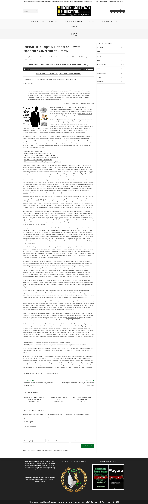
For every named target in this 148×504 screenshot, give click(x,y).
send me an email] (39, 479)
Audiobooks (100, 47)
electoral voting (66, 111)
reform (25, 243)
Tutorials (55, 373)
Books (98, 52)
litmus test (73, 196)
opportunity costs (59, 230)
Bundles (99, 56)
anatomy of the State (80, 186)
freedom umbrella (61, 336)
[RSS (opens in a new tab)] (117, 11)
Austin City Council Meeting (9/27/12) (34, 151)
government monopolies (73, 318)
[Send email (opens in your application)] (120, 11)
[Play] (25, 69)
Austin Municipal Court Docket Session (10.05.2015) (34, 398)
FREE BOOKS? (111, 461)
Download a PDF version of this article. (70, 73)
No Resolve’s (85, 367)
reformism (63, 107)
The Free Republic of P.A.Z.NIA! (77, 461)
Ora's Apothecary (101, 73)
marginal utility (29, 232)
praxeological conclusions (64, 190)
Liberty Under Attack (31, 57)
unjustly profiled (88, 276)
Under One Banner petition (56, 330)
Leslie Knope (88, 207)
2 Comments (29, 59)
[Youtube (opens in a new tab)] (114, 11)
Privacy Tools (100, 82)
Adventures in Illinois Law (63, 57)
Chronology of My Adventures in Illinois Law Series (82, 398)
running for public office (80, 111)
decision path (52, 334)
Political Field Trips (38, 373)
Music (98, 69)
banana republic (48, 328)
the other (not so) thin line (40, 350)
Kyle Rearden (29, 373)
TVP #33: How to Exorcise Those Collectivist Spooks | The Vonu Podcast (48, 418)
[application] (58, 69)
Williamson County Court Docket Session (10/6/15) (38, 159)
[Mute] (87, 69)
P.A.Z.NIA (99, 77)
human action (88, 184)
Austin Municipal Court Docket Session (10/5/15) (37, 153)
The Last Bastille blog (80, 57)
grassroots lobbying (55, 111)
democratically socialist (37, 328)
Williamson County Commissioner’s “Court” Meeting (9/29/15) (41, 157)
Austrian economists (39, 356)
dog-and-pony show (81, 297)
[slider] (90, 69)
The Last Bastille (48, 373)
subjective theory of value (81, 356)
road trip (76, 241)
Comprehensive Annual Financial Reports (70, 320)
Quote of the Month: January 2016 (58, 398)
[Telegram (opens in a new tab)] (123, 11)
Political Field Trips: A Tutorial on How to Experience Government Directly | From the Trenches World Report (58, 414)
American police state (67, 176)
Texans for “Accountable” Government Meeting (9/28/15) (40, 155)
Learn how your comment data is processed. (57, 450)
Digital (98, 60)
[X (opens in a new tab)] (111, 11)
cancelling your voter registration (56, 326)
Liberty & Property (85, 103)
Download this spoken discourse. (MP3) (47, 73)
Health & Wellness (102, 64)
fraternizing (62, 215)
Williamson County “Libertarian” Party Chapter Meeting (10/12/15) (42, 162)
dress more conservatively (82, 213)
